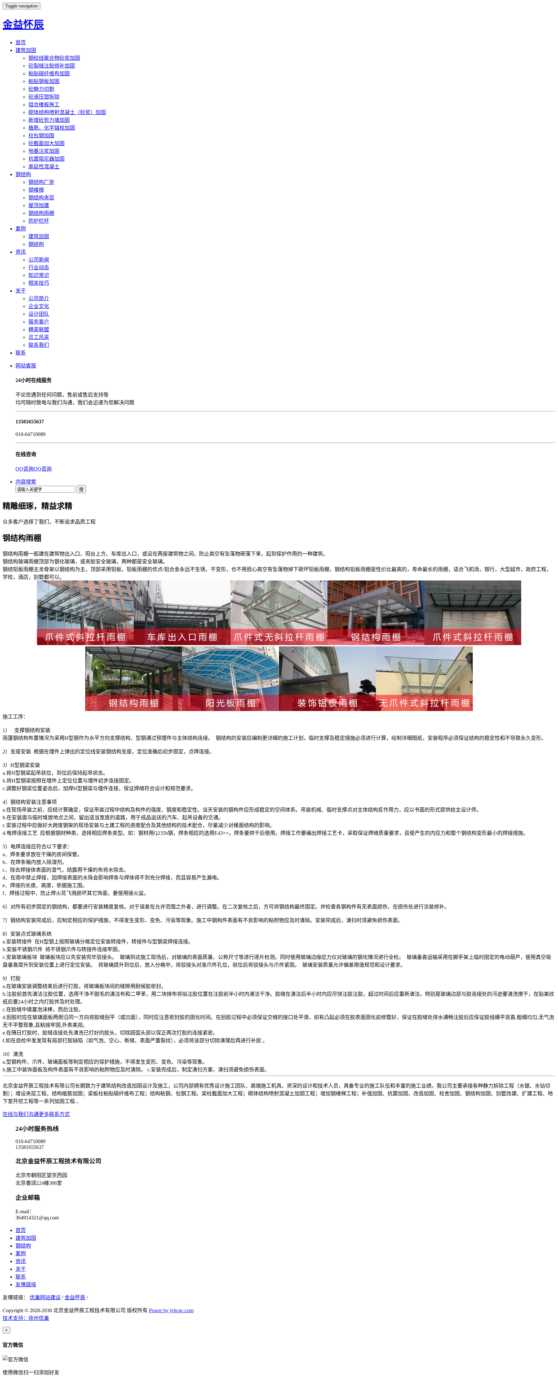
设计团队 (38, 314)
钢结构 (23, 174)
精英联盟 (38, 329)
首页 (21, 42)
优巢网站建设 (45, 1297)
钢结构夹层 (41, 197)
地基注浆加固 (43, 151)
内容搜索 (26, 481)
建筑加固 (26, 50)
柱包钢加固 (41, 135)
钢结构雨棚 (41, 213)
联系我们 (38, 345)
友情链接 (26, 1284)
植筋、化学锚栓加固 (51, 128)
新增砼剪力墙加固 (49, 120)
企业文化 (38, 306)
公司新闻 (38, 259)
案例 (21, 228)
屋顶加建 (38, 205)
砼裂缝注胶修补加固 (51, 66)
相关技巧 (38, 283)
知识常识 (38, 275)
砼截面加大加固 (46, 143)
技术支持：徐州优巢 (26, 1318)
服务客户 (38, 321)
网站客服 (26, 365)
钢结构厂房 (41, 182)
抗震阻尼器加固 (46, 159)
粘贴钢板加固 (43, 81)
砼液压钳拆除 (43, 97)
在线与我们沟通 (21, 1114)
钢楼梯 (36, 190)
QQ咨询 (25, 469)
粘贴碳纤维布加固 (49, 73)
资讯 (21, 252)
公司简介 (38, 298)
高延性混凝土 (43, 166)
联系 (21, 353)
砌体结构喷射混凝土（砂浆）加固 (67, 112)
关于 (21, 290)
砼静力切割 (41, 89)
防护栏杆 (38, 221)
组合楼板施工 (43, 104)
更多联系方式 (54, 1114)
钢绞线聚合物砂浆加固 (54, 58)
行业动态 (38, 267)
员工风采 (38, 337)
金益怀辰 (23, 24)
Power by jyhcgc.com (171, 1310)
